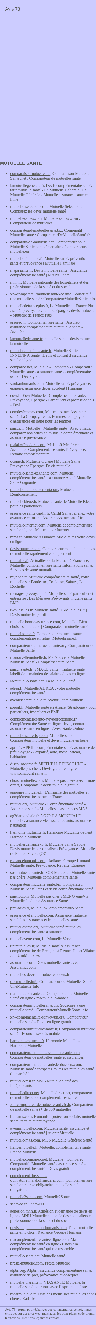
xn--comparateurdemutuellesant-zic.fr (40, 1104)
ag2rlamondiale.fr (24, 816)
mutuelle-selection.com (28, 206)
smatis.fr (17, 428)
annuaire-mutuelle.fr (26, 792)
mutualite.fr (19, 560)
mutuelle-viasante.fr (26, 1282)
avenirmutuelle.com (26, 1128)
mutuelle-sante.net (24, 1256)
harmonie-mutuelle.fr (27, 1041)
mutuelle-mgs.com (25, 1140)
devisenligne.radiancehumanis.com (38, 1227)
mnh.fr (15, 282)
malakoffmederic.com (27, 445)
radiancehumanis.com (27, 860)
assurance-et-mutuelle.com (31, 915)
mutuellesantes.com (26, 218)
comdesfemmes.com (26, 412)
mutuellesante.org (24, 927)
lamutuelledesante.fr (26, 339)
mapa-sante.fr (21, 270)
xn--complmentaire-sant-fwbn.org (37, 1017)
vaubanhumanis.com (27, 383)
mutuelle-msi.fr (22, 1081)
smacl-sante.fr (21, 669)
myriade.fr (18, 577)
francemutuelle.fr (23, 1147)
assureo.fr (18, 322)
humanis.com (21, 1116)
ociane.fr (17, 461)
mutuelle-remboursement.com (34, 489)
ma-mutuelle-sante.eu (27, 993)
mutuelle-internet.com (27, 525)
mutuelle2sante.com (26, 1197)
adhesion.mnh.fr (23, 1211)
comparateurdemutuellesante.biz (36, 230)
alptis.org (17, 1270)
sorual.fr (16, 707)
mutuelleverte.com (25, 939)
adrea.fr (16, 688)
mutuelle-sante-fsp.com (29, 735)
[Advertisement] (43, 50)
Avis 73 (12, 9)
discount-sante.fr (23, 764)
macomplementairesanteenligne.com (39, 1239)
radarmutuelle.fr (23, 1294)
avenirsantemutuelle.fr (28, 700)
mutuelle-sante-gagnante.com (33, 473)
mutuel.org (19, 804)
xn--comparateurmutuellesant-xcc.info (40, 294)
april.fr (15, 747)
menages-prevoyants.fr (28, 593)
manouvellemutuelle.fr (28, 657)
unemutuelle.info (23, 981)
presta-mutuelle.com (26, 1263)
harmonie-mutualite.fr (27, 832)
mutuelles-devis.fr (24, 974)
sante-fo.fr (18, 1204)
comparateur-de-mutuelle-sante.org (38, 645)
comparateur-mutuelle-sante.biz (35, 884)
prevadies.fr (19, 908)
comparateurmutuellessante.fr (33, 1029)
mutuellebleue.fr (23, 501)
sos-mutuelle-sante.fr (26, 872)
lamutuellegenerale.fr (27, 185)
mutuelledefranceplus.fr (29, 306)
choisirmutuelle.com (26, 780)
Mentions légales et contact (40, 1318)
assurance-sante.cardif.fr (29, 513)
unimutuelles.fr (22, 946)
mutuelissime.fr (22, 633)
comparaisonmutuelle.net (30, 173)
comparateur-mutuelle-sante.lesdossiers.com (45, 1064)
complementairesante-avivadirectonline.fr (43, 719)
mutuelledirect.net (24, 1093)
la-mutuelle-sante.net (27, 681)
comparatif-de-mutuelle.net (32, 242)
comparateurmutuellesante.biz (34, 1005)
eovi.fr (15, 395)
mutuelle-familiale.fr (26, 258)
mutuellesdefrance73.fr (28, 844)
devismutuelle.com (25, 549)
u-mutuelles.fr (21, 610)
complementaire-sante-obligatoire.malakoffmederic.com (36, 1177)
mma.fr (16, 537)
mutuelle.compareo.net (28, 1159)
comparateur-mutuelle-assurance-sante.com (45, 1052)
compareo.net (21, 367)
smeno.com (19, 896)
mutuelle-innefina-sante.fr (30, 350)
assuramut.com (22, 962)
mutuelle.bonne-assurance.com (35, 622)
